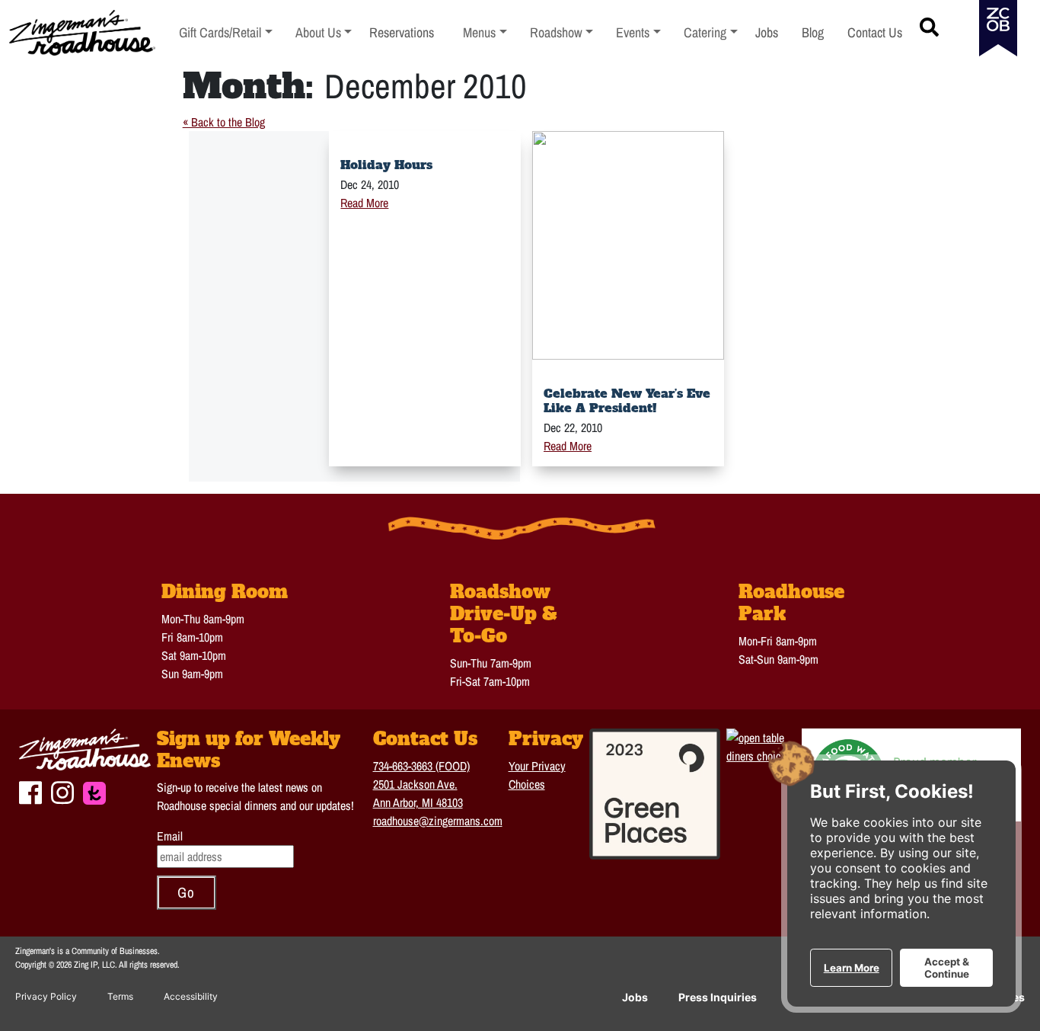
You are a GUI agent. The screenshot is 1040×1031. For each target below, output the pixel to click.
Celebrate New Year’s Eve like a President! (627, 400)
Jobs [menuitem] (766, 32)
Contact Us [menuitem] (874, 32)
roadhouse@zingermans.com (437, 820)
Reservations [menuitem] (401, 32)
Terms (120, 996)
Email (170, 836)
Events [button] (638, 32)
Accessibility (191, 996)
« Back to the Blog (224, 122)
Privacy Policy (46, 996)
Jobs (635, 997)
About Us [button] (324, 32)
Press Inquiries (717, 997)
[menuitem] (226, 33)
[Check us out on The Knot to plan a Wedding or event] (94, 791)
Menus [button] (485, 32)
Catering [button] (711, 32)
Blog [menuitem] (813, 32)
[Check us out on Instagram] (62, 790)
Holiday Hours (386, 164)
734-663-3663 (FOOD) (421, 765)
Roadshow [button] (562, 32)
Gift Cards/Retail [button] (220, 32)
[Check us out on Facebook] (30, 790)
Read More (364, 202)
